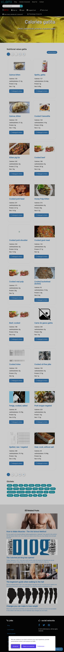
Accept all (15, 646)
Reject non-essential (28, 646)
